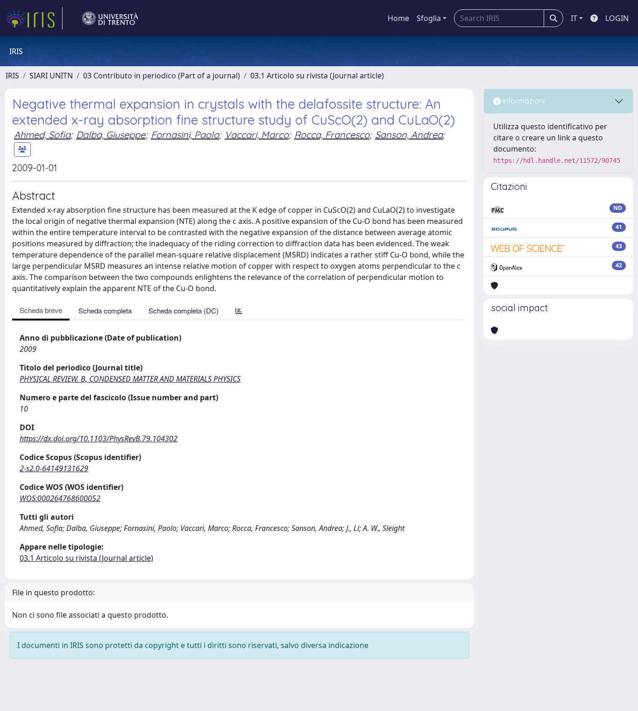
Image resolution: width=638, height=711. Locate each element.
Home (398, 18)
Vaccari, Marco (257, 134)
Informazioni (523, 100)
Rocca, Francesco (331, 134)
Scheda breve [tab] (41, 310)
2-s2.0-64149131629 (54, 468)
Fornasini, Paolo (185, 134)
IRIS (12, 75)
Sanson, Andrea (409, 134)
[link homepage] (34, 18)
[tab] (238, 310)
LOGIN (617, 18)
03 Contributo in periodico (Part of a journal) (161, 75)
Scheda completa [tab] (105, 310)
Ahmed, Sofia (42, 134)
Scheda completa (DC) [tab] (184, 310)
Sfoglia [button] (429, 18)
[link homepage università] (110, 18)
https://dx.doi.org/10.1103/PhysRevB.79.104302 (98, 438)
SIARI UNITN (51, 75)
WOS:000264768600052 (60, 498)
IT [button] (574, 18)
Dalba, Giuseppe (110, 134)
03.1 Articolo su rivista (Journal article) (317, 75)
